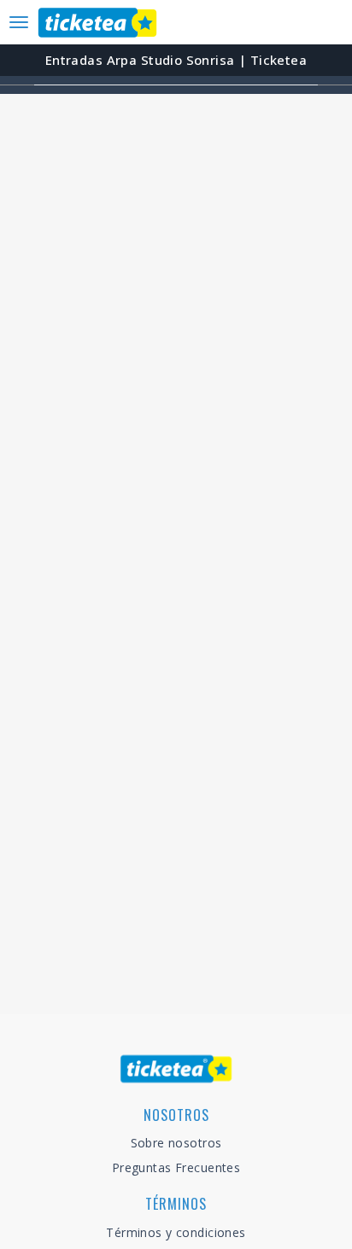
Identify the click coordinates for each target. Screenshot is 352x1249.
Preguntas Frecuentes (176, 1167)
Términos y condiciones (175, 1232)
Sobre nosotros (176, 1143)
